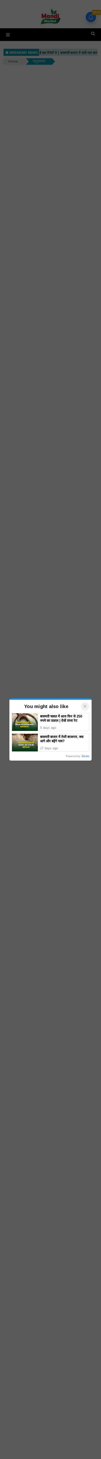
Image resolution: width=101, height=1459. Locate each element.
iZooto (85, 756)
